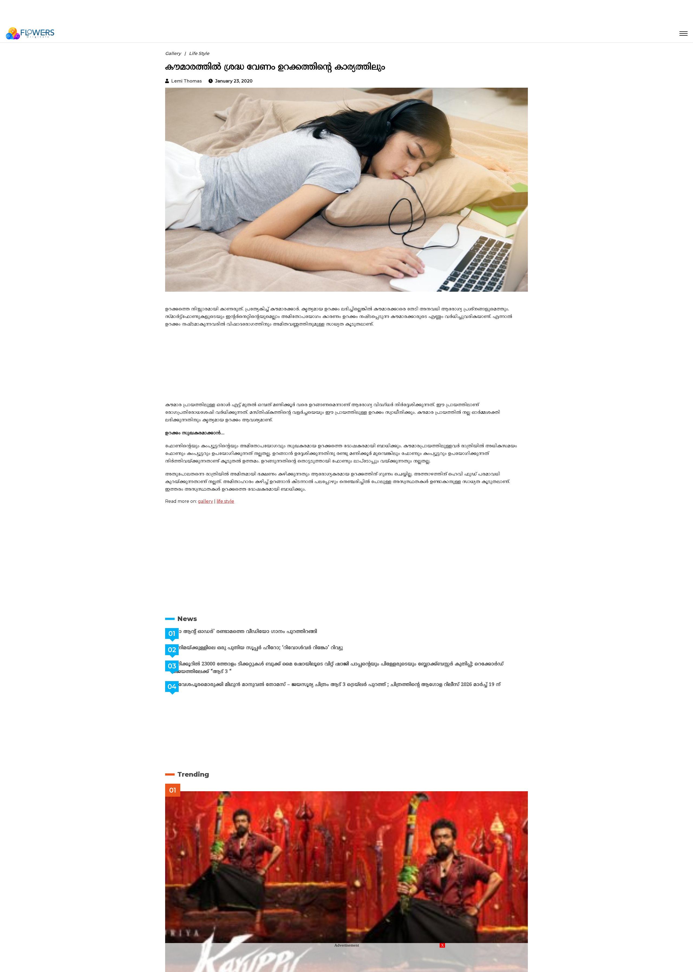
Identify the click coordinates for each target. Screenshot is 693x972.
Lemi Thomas (186, 81)
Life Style (199, 53)
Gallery (173, 53)
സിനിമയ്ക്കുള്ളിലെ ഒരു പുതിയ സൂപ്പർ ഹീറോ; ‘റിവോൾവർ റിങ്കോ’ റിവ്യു (270, 648)
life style (225, 501)
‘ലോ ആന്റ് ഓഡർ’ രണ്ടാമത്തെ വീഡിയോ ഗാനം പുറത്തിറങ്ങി (257, 632)
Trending (193, 774)
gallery (205, 501)
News (187, 619)
